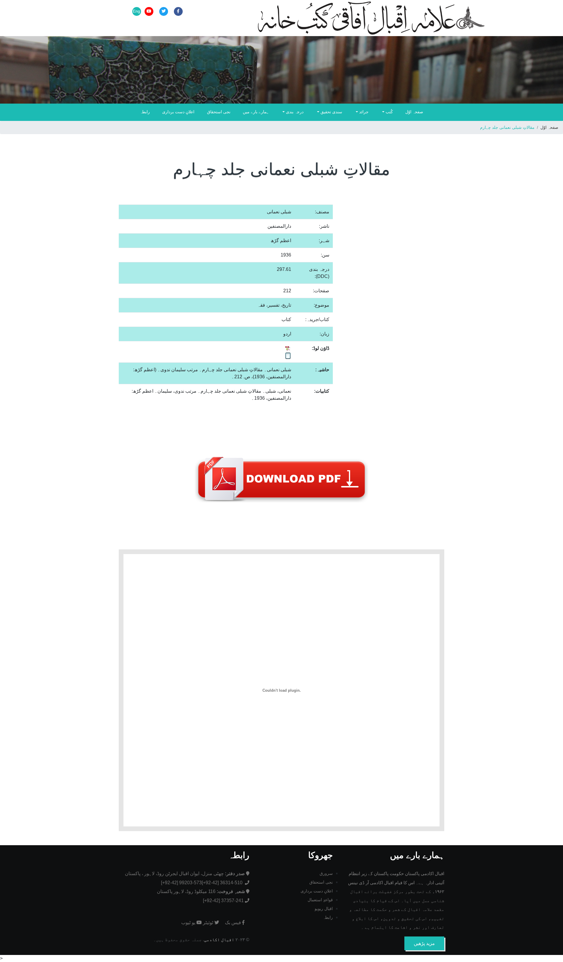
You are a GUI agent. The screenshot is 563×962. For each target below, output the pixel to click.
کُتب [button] (388, 111)
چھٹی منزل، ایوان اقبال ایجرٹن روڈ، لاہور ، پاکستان (185, 873)
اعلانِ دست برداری (178, 111)
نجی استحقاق (218, 111)
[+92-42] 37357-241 (223, 900)
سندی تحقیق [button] (330, 111)
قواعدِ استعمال (320, 899)
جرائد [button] (363, 111)
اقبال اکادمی (219, 939)
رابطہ (145, 111)
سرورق (326, 873)
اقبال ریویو (324, 908)
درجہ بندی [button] (294, 111)
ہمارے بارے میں (256, 111)
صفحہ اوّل (414, 111)
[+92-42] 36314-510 (223, 882)
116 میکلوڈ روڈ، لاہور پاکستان (201, 891)
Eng (136, 11)
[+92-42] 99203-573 (181, 882)
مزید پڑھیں (424, 943)
